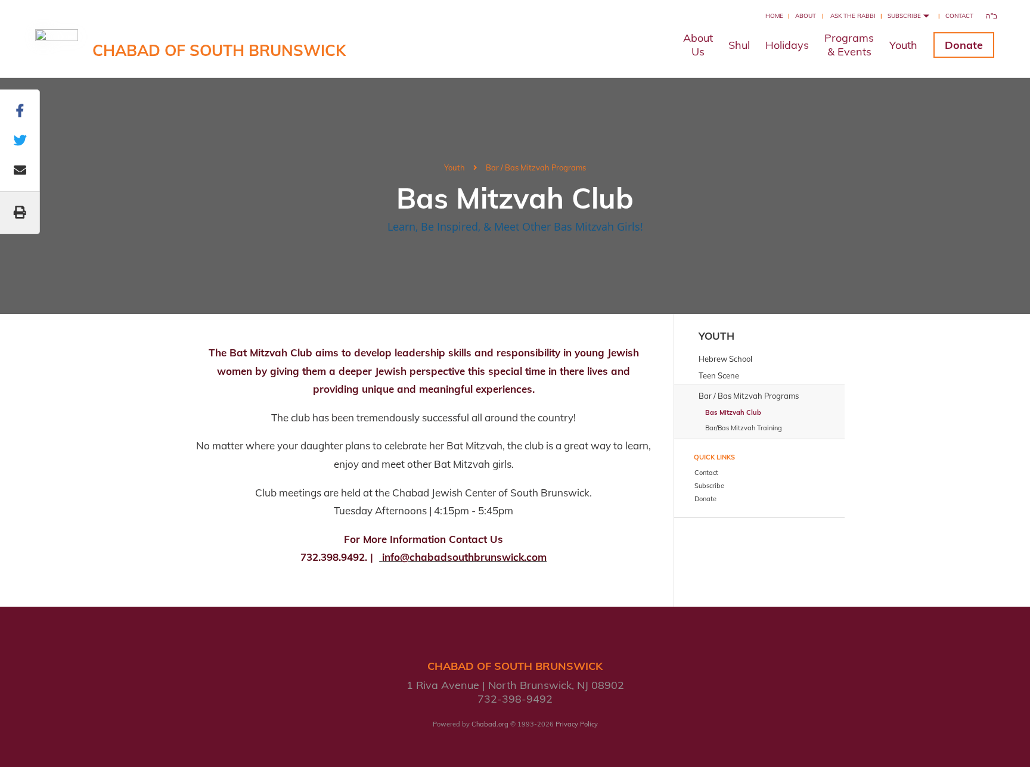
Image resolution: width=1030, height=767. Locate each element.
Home (774, 16)
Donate (964, 45)
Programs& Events (849, 44)
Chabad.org (489, 724)
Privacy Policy (577, 724)
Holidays (787, 45)
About (805, 16)
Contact (959, 16)
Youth (903, 45)
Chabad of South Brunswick (219, 50)
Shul (739, 45)
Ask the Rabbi (853, 16)
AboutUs (698, 44)
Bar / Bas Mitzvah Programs (536, 167)
